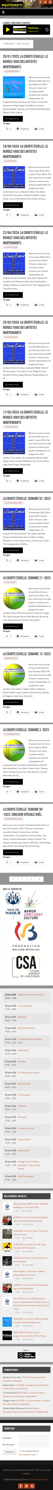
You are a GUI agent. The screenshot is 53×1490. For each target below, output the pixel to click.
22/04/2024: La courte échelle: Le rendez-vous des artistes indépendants (25, 237)
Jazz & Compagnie (25, 1176)
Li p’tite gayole (24, 1095)
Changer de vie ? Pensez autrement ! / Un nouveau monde (29, 1165)
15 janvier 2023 (12, 734)
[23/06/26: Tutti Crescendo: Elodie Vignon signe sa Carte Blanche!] (7, 1292)
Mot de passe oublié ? (28, 1454)
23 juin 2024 (10, 161)
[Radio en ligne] (46, 30)
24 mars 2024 (11, 337)
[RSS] (50, 2)
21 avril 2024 (11, 247)
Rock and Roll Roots (26, 1028)
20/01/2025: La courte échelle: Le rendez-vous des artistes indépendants (25, 61)
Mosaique (22, 1017)
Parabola (31, 1479)
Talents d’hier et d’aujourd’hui (31, 994)
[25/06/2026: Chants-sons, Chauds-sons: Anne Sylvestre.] (7, 1265)
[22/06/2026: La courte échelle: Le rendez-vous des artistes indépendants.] (7, 1326)
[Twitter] (45, 2)
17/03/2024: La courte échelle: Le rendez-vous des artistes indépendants (25, 417)
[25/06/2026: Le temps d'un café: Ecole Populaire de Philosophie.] (7, 1251)
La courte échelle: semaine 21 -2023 (27, 578)
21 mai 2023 (10, 582)
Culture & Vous (24, 1139)
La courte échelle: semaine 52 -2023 (27, 498)
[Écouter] (8, 29)
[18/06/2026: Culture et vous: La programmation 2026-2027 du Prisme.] (7, 1339)
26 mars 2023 (11, 658)
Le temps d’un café (26, 1128)
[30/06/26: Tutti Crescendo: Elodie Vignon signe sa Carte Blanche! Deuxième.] (7, 1224)
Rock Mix (22, 1061)
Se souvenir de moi (30, 1451)
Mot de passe (8, 1444)
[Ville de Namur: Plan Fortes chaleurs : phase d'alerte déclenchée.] (7, 1278)
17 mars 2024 (11, 427)
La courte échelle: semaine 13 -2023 (27, 654)
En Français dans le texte (28, 1072)
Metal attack (23, 1050)
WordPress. (43, 1479)
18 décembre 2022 (13, 819)
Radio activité (23, 1150)
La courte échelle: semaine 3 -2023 (26, 730)
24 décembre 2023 (13, 503)
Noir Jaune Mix (24, 1084)
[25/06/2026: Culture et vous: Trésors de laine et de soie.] (7, 1238)
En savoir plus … (13, 119)
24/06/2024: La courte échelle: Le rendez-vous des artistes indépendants (25, 151)
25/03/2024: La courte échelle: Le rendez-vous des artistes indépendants (25, 327)
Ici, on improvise (25, 1006)
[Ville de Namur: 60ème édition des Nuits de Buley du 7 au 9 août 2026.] (7, 1211)
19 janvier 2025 (12, 71)
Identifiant (7, 1438)
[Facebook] (40, 2)
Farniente (22, 1106)
